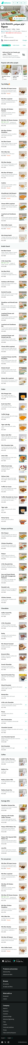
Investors (5, 1014)
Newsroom (5, 1011)
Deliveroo (6, 3)
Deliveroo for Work (7, 974)
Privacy (5, 1030)
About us (5, 1008)
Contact (5, 1024)
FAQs (4, 1022)
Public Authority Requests (9, 1032)
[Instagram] (8, 1042)
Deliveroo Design (7, 1016)
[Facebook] (2, 1042)
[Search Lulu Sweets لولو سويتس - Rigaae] (13, 2)
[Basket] (17, 2)
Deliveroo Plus (6, 972)
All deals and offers (8, 986)
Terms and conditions (8, 1027)
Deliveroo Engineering (8, 1019)
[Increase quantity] (9, 74)
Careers (5, 999)
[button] (6, 73)
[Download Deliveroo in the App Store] (6, 960)
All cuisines (6, 984)
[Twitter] (5, 1042)
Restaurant (5, 996)
